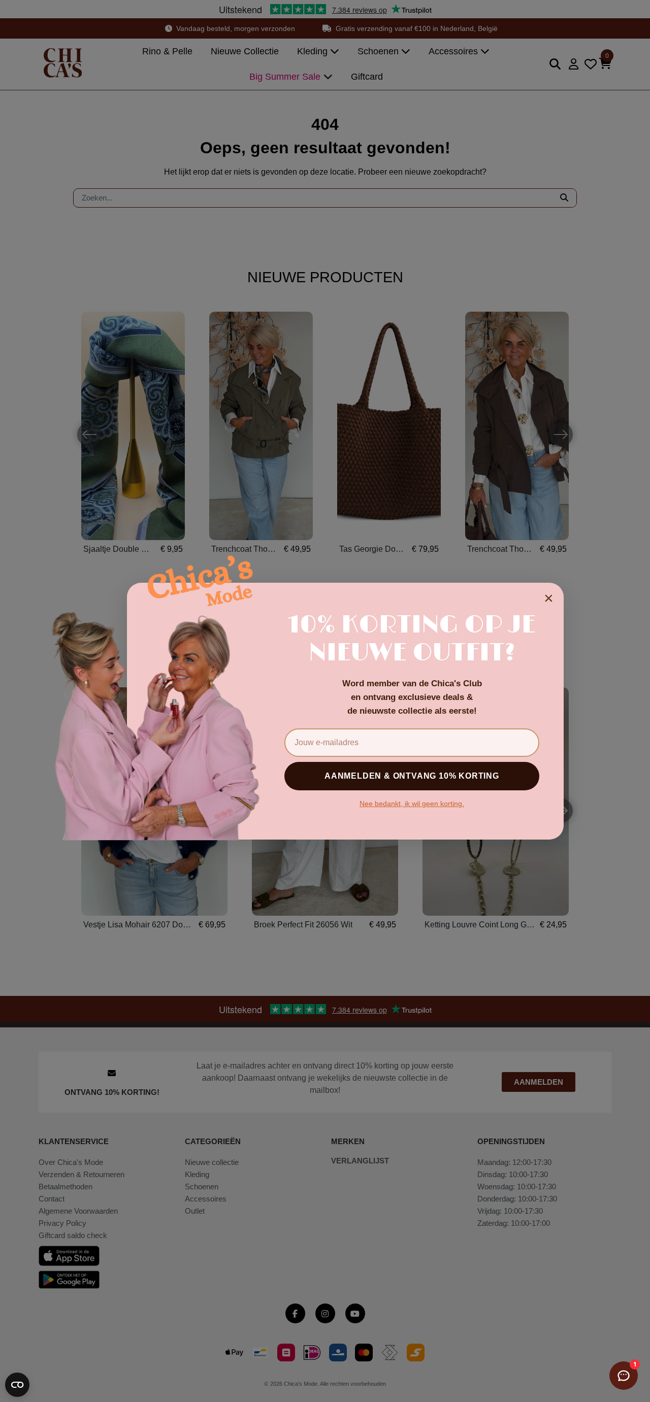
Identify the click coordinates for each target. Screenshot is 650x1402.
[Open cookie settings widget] (17, 1385)
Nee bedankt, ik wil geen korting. (412, 803)
